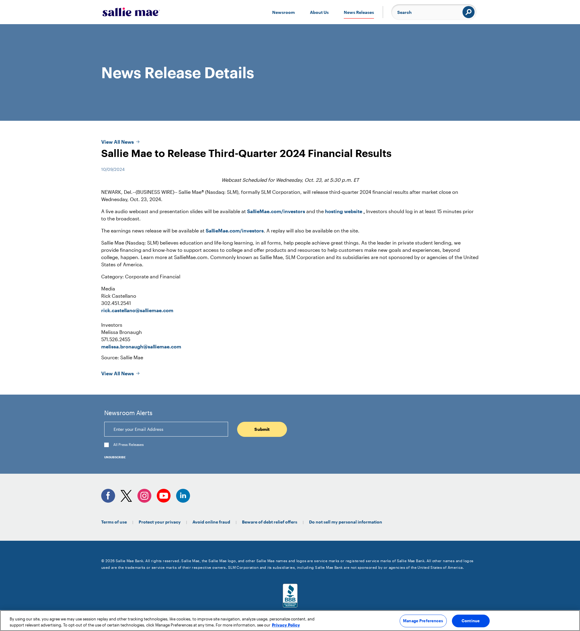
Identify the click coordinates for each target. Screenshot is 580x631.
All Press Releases (128, 445)
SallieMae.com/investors (276, 211)
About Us (319, 12)
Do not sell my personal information (345, 521)
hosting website (343, 211)
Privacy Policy (286, 624)
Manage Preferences (423, 620)
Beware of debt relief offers (269, 521)
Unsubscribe (115, 457)
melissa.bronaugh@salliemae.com (141, 346)
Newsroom (283, 12)
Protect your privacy (160, 521)
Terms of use (114, 521)
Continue (471, 620)
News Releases (359, 12)
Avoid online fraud (211, 521)
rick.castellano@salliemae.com (137, 310)
